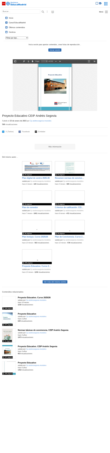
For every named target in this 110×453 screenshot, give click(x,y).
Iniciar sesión (55, 50)
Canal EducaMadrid (17, 23)
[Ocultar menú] (103, 12)
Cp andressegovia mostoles (40, 121)
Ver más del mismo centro (55, 282)
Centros (12, 32)
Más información (55, 147)
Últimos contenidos (17, 27)
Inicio (11, 18)
